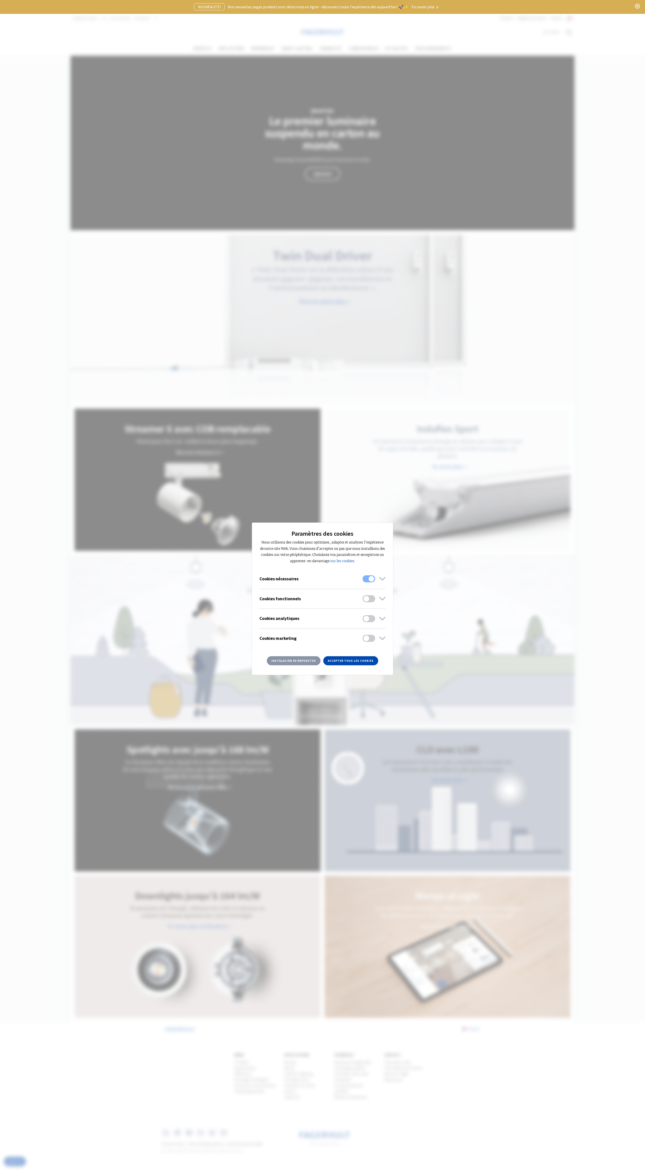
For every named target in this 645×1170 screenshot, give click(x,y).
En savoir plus (424, 6)
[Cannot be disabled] (369, 578)
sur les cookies (342, 561)
